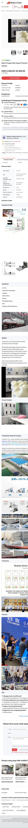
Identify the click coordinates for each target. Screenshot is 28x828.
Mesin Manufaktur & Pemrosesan (13, 10)
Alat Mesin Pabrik (16, 806)
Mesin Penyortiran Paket (20, 792)
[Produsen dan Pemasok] (14, 2)
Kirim (14, 750)
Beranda (3, 10)
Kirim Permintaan (14, 78)
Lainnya (3, 813)
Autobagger (4, 792)
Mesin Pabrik (6, 806)
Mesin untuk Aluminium (8, 810)
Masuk (3, 152)
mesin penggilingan (21, 810)
